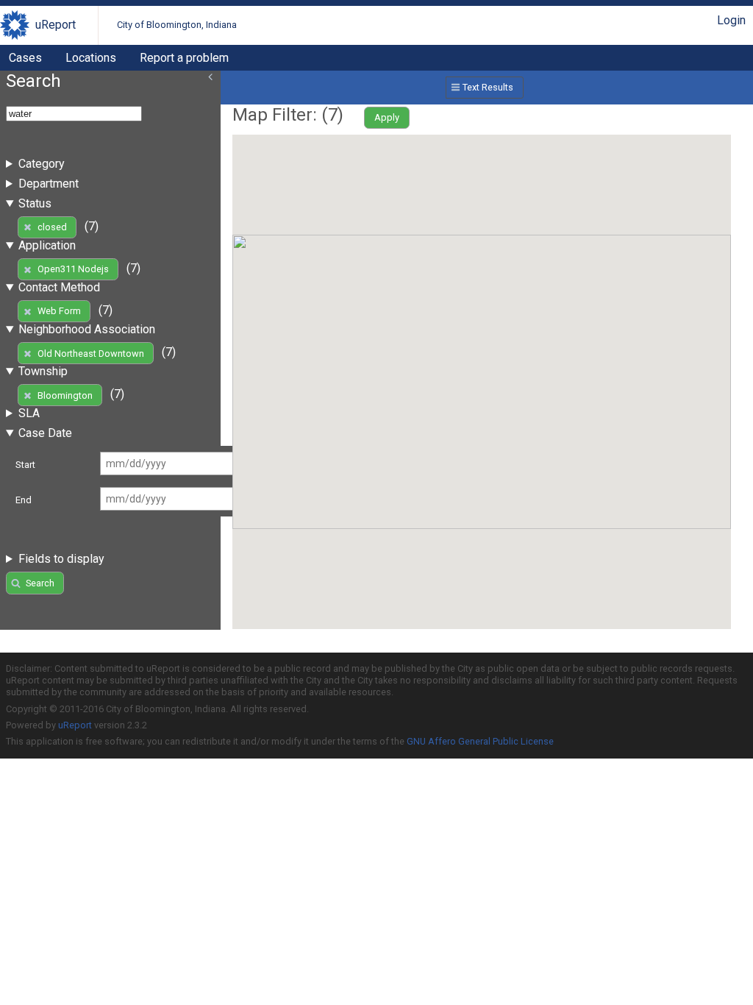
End (23, 499)
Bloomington (65, 395)
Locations (90, 58)
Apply (386, 117)
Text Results (488, 87)
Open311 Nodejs (73, 268)
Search (40, 583)
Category (41, 164)
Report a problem (184, 58)
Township (43, 371)
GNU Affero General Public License (480, 741)
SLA (29, 413)
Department (48, 184)
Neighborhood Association (86, 329)
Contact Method (59, 287)
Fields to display (61, 559)
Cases (25, 58)
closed (52, 226)
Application (47, 245)
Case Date (45, 433)
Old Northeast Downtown (91, 353)
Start (25, 464)
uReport (55, 25)
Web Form (59, 310)
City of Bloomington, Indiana (177, 24)
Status (34, 203)
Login (731, 20)
